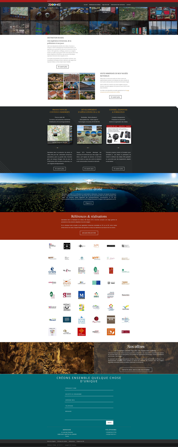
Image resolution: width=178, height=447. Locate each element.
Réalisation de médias (94, 4)
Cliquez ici (88, 203)
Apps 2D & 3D (105, 4)
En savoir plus (62, 67)
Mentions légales (51, 441)
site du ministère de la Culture (113, 92)
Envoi (110, 422)
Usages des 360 (80, 441)
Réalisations (72, 441)
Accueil (85, 4)
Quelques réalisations (89, 233)
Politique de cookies (62, 441)
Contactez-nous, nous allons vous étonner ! (136, 369)
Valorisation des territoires (118, 4)
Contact (129, 4)
